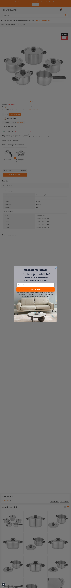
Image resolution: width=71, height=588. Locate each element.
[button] (3, 584)
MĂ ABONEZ (35, 289)
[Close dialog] (55, 268)
